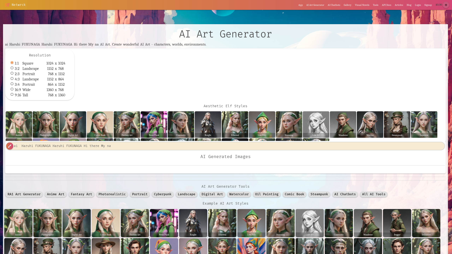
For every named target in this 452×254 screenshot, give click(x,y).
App (300, 5)
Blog (409, 5)
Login (418, 5)
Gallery (347, 5)
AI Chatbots (334, 5)
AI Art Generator (315, 5)
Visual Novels (362, 5)
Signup (428, 5)
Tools (375, 5)
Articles (399, 5)
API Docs (386, 5)
